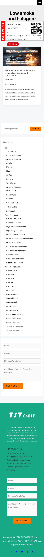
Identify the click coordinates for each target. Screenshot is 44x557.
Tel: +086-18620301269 (17, 39)
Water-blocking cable (22, 99)
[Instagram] (27, 552)
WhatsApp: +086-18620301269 (14, 26)
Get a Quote (13, 386)
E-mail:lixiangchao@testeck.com (19, 34)
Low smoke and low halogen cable (20, 96)
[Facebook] (11, 552)
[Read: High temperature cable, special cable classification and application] (22, 57)
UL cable (12, 99)
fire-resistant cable (11, 89)
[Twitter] (22, 552)
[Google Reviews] (33, 552)
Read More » (10, 84)
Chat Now (13, 44)
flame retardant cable (24, 89)
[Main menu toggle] (39, 2)
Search (35, 129)
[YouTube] (16, 552)
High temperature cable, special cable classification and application (20, 73)
